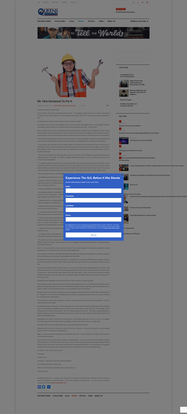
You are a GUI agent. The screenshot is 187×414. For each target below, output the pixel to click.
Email (68, 186)
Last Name (70, 205)
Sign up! (93, 235)
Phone (68, 215)
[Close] (122, 175)
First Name (70, 196)
